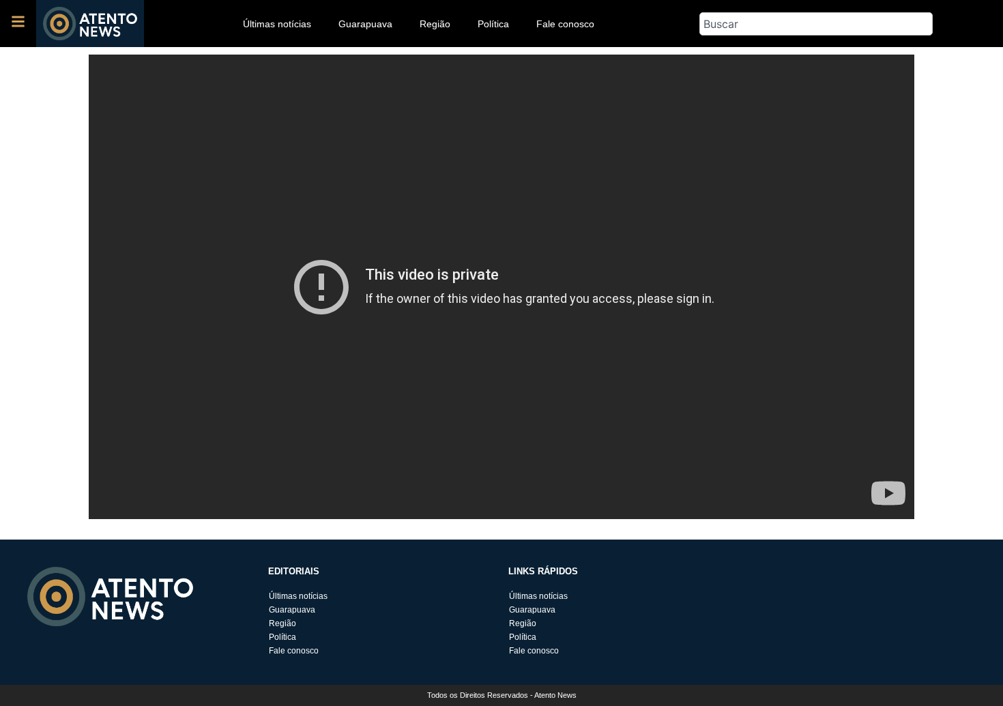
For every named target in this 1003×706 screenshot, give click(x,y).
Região (435, 23)
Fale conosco (565, 23)
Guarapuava (365, 23)
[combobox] (816, 23)
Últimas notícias (277, 23)
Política (493, 23)
